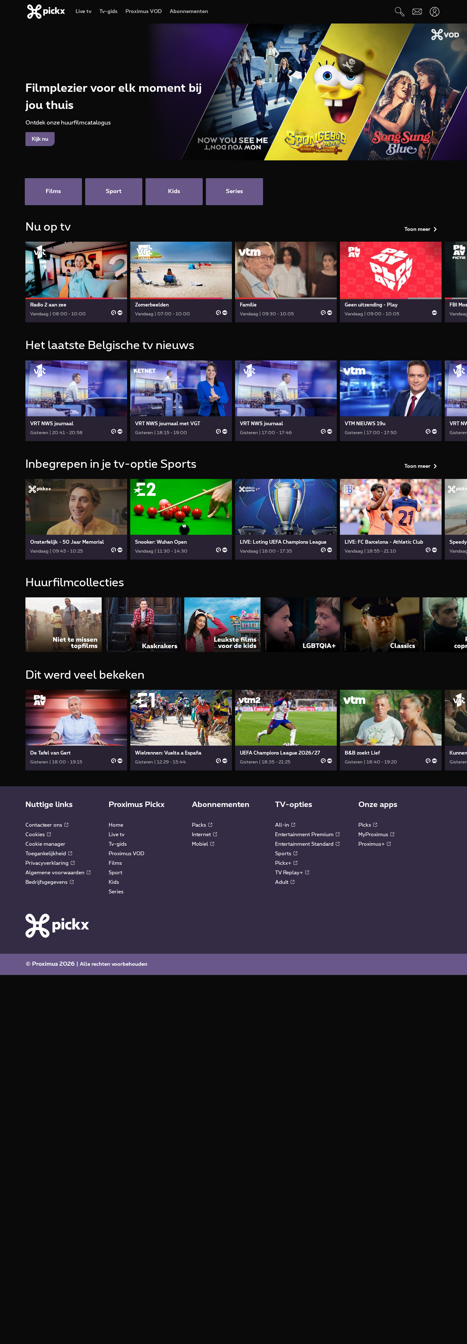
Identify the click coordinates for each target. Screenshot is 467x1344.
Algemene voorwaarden (55, 872)
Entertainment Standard (305, 844)
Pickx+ (284, 863)
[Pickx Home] (57, 925)
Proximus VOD (126, 853)
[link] (76, 282)
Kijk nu (40, 139)
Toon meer (417, 229)
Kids (114, 882)
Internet (202, 834)
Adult (282, 882)
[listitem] (63, 624)
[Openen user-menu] (434, 11)
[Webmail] (417, 11)
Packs (199, 825)
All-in (282, 825)
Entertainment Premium (305, 834)
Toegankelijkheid (46, 853)
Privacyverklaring (47, 863)
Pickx (365, 825)
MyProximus (373, 834)
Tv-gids (118, 844)
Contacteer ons (44, 825)
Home (116, 825)
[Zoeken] (399, 11)
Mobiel (200, 844)
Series (116, 891)
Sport (115, 872)
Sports (284, 853)
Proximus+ (372, 844)
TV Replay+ (289, 872)
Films (115, 863)
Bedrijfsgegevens (47, 882)
